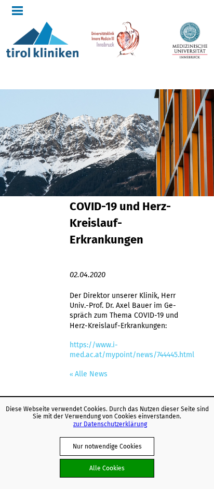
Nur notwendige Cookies (107, 446)
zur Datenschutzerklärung (110, 423)
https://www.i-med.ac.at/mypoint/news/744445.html (132, 350)
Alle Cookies (107, 468)
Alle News (91, 374)
